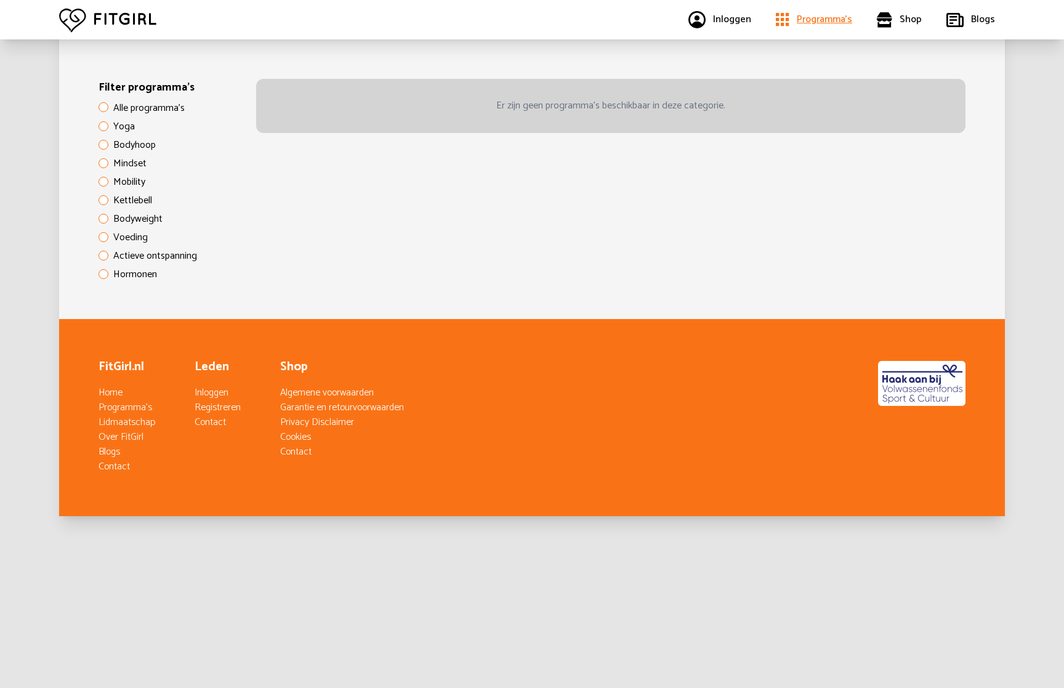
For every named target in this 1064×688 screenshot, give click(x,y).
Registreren (218, 407)
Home (111, 392)
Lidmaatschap (127, 422)
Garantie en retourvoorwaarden (342, 407)
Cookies (295, 437)
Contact (114, 466)
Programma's (125, 407)
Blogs (109, 451)
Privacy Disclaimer (317, 422)
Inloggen (211, 392)
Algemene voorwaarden (327, 392)
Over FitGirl (121, 437)
